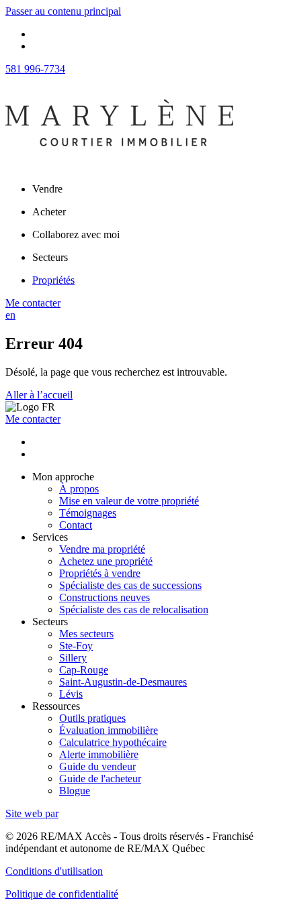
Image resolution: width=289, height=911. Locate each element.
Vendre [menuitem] (47, 189)
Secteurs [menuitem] (50, 257)
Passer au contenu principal (63, 11)
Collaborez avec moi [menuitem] (76, 234)
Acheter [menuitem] (49, 211)
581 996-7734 (35, 68)
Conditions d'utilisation (54, 871)
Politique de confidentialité (61, 894)
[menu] (158, 189)
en (10, 315)
